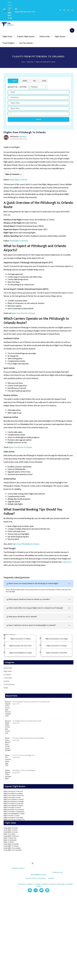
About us (18, 903)
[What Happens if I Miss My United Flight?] (8, 775)
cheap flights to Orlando (19, 240)
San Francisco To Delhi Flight (56, 884)
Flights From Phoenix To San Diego (14, 801)
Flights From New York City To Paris (20, 645)
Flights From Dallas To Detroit (12, 807)
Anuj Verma (22, 136)
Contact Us (19, 906)
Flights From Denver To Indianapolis (14, 811)
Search (38, 119)
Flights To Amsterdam (10, 840)
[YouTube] (68, 10)
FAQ (50, 903)
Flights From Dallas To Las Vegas (13, 793)
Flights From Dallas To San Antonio (14, 809)
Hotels (6, 688)
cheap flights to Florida (18, 179)
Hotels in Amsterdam (55, 913)
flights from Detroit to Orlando (23, 313)
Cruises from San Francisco (56, 919)
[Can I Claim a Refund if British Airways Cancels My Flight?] (8, 744)
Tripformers (66, 562)
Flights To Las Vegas (9, 834)
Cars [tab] (34, 81)
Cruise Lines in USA (54, 916)
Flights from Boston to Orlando (20, 447)
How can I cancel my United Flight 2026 (24, 755)
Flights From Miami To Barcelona (56, 652)
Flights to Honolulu (36, 929)
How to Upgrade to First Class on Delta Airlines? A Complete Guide (31, 702)
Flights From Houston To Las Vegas (56, 639)
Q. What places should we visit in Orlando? (22, 616)
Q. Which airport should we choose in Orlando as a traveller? (28, 599)
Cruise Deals (8, 678)
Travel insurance (9, 684)
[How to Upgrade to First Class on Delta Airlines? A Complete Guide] (8, 709)
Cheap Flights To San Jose (11, 836)
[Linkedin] (72, 10)
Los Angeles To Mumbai (41, 884)
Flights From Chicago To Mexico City (14, 819)
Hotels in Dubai (53, 910)
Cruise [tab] (44, 81)
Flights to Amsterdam (37, 942)
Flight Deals (30, 62)
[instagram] (64, 10)
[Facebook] (60, 10)
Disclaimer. (51, 878)
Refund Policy (20, 913)
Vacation (7, 681)
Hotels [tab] (25, 81)
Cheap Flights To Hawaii (10, 830)
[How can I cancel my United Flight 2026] (8, 760)
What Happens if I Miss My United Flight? (24, 770)
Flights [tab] (14, 81)
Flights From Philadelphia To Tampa (20, 652)
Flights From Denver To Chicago (56, 645)
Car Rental (7, 675)
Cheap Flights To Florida (11, 828)
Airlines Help (8, 668)
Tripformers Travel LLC (18, 868)
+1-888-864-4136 (10, 14)
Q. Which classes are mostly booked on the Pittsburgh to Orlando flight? (32, 583)
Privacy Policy (41, 878)
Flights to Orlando (36, 932)
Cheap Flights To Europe (11, 832)
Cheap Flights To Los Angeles (12, 848)
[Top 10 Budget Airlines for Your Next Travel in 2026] (8, 727)
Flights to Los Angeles (37, 935)
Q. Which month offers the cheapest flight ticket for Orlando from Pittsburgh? (35, 608)
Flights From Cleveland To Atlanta (13, 805)
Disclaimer (19, 916)
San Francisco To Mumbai (25, 884)
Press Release (20, 919)
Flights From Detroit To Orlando (20, 639)
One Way (23, 87)
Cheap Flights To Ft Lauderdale (13, 850)
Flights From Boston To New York (13, 791)
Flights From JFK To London (11, 815)
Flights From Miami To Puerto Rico (13, 803)
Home (23, 62)
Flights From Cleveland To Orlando (14, 799)
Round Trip (13, 87)
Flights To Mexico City (10, 838)
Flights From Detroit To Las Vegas (13, 817)
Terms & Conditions (31, 878)
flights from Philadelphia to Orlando (25, 544)
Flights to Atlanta (36, 938)
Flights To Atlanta (9, 842)
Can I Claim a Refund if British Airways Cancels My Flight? (28, 738)
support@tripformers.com (25, 11)
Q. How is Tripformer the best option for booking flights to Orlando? (31, 625)
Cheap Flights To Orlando (11, 846)
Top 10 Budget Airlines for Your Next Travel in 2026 (27, 721)
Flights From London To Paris (12, 797)
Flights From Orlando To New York (13, 795)
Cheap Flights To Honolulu (11, 844)
